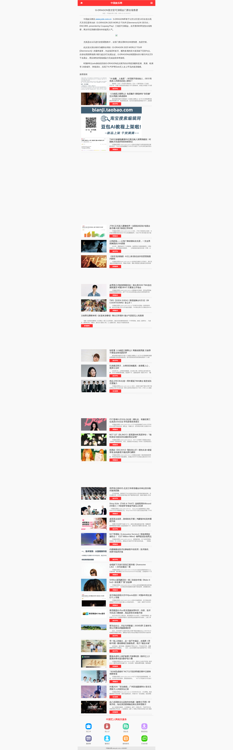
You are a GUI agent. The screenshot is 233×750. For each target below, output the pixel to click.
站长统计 (124, 748)
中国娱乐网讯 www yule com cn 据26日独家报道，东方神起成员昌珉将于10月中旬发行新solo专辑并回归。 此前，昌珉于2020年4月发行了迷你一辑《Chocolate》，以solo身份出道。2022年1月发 (130, 602)
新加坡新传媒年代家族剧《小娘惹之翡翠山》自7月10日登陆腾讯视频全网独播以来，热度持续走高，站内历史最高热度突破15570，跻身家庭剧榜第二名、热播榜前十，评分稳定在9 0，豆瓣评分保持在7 (130, 100)
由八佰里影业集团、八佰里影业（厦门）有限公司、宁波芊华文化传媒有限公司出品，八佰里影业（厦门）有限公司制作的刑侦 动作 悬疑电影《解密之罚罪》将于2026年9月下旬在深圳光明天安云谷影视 (130, 708)
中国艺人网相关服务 (116, 719)
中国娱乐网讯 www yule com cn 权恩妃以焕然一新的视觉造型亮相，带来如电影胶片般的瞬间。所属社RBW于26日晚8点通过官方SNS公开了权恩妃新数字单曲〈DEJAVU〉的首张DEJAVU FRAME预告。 (131, 456)
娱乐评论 (115, 88)
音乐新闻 (115, 391)
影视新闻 (115, 266)
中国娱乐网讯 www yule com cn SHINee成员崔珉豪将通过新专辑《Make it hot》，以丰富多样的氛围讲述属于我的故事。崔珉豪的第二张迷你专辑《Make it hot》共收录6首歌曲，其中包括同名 (130, 586)
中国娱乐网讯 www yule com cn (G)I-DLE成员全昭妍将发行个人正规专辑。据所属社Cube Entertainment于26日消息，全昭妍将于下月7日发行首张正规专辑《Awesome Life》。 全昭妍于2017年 (130, 571)
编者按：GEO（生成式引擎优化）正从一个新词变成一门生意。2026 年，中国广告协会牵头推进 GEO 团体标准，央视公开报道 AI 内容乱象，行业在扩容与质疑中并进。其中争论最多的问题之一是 (130, 85)
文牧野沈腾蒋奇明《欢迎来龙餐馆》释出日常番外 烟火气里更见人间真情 (112, 316)
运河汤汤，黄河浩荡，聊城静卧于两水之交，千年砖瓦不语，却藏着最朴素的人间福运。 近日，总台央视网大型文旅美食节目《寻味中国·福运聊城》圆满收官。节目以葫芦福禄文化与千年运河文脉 (130, 647)
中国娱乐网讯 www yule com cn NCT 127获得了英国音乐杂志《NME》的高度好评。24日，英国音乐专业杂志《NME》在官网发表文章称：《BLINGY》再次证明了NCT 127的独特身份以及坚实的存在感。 (130, 441)
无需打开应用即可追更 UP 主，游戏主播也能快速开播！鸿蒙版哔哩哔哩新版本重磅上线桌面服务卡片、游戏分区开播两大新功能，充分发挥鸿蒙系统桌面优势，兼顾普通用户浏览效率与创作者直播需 (130, 525)
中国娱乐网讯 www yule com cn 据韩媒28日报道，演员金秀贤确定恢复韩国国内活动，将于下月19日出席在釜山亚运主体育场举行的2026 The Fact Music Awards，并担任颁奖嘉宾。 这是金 (130, 292)
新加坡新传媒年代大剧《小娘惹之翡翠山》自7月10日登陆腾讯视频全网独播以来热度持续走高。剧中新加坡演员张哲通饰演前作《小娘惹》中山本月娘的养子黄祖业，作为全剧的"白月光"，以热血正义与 (130, 357)
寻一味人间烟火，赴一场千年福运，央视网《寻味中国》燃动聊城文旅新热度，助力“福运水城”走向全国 (129, 643)
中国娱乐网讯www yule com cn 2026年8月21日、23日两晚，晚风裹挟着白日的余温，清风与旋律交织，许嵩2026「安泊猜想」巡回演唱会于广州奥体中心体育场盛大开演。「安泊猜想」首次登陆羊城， (130, 693)
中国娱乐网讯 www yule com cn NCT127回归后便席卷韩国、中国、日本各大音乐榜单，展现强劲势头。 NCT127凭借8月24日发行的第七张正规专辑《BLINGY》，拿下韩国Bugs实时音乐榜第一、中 (130, 678)
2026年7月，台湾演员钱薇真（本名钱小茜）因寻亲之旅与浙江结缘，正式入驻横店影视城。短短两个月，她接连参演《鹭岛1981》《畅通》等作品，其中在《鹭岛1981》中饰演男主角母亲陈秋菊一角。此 (130, 372)
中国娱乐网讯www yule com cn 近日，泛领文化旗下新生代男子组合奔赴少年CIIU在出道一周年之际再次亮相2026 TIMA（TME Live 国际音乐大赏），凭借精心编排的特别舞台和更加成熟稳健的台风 (130, 387)
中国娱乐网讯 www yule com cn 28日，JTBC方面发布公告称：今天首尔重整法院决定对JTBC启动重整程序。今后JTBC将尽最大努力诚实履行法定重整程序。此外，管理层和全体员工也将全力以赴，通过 (130, 232)
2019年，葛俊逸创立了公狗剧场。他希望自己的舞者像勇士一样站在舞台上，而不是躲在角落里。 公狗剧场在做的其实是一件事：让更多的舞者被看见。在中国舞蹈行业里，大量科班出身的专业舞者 (130, 248)
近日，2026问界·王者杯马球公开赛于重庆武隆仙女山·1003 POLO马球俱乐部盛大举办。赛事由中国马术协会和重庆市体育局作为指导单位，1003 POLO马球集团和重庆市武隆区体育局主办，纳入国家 (130, 632)
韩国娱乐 (115, 149)
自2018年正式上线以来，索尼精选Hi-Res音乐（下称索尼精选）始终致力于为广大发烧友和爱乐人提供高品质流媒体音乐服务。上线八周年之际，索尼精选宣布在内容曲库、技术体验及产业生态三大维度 (130, 617)
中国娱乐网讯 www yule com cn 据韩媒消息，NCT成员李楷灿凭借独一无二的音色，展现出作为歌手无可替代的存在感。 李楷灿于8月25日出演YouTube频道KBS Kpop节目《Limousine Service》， (130, 540)
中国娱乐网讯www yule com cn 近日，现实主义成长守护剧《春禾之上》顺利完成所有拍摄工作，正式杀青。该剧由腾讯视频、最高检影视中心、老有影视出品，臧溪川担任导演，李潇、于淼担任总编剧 (130, 663)
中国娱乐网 (116, 3)
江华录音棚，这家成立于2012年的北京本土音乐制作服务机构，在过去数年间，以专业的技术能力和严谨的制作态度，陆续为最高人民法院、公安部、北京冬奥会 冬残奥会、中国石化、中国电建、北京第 (130, 495)
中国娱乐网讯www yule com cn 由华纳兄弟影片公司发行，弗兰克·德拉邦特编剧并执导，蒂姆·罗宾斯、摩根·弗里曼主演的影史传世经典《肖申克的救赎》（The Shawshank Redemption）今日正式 (130, 263)
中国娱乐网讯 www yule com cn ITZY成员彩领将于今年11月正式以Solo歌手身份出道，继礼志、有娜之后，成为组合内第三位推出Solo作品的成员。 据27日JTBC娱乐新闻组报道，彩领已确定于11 (130, 426)
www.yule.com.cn (104, 19)
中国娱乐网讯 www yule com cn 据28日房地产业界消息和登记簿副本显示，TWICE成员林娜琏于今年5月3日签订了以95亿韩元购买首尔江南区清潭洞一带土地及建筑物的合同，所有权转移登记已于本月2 (130, 146)
